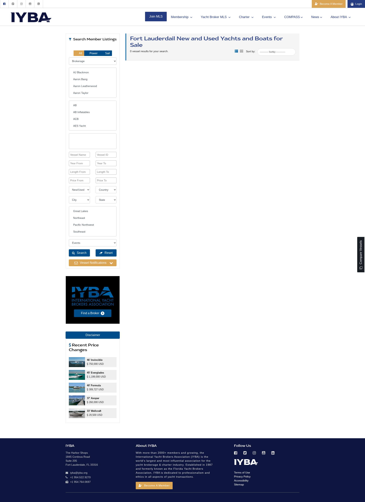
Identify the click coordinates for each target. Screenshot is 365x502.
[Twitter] (13, 4)
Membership (180, 17)
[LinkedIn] (38, 4)
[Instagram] (21, 4)
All (80, 53)
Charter (245, 17)
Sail (107, 53)
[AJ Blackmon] (92, 72)
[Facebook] (4, 4)
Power (93, 53)
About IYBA (339, 17)
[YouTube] (30, 4)
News (315, 17)
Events (267, 17)
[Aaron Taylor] (92, 92)
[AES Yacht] (92, 125)
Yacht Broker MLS (214, 17)
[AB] (92, 105)
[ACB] (92, 119)
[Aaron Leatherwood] (92, 86)
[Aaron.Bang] (92, 79)
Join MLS (156, 16)
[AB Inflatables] (92, 112)
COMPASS (292, 17)
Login (358, 3)
